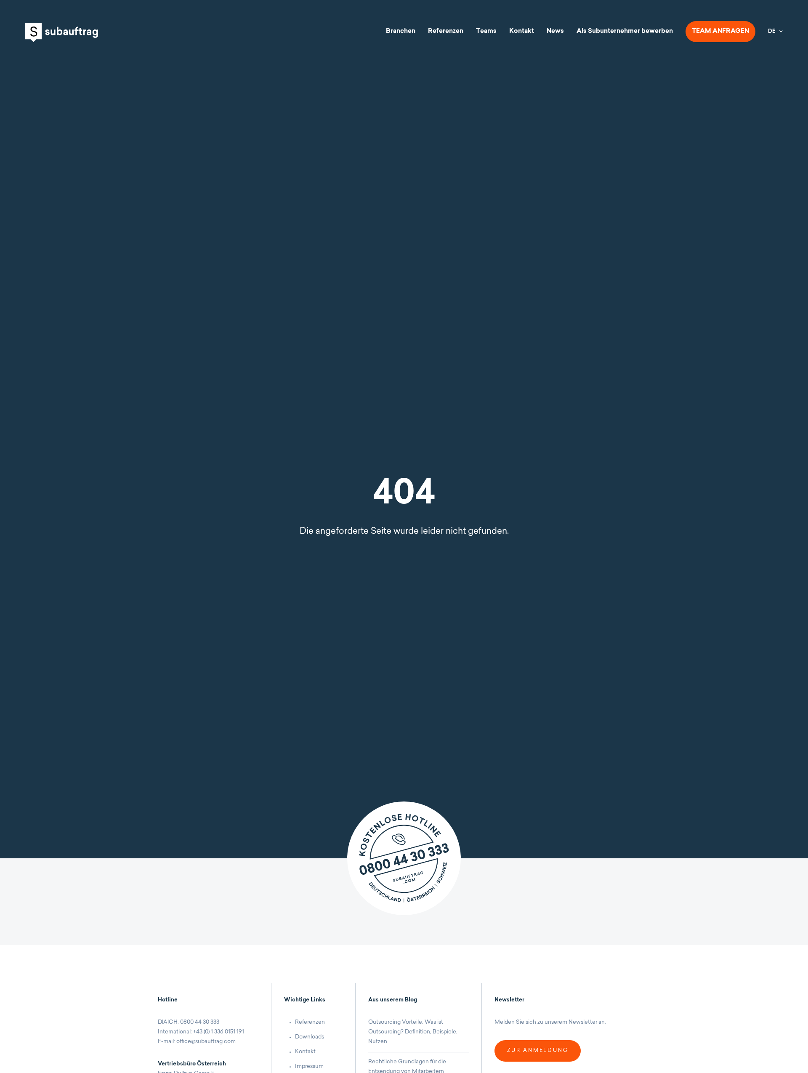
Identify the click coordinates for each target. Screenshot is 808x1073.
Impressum (309, 1066)
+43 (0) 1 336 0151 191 (218, 1032)
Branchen (400, 31)
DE (771, 31)
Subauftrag (61, 32)
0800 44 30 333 (199, 1022)
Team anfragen (720, 31)
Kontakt (521, 31)
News (555, 31)
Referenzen (445, 31)
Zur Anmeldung (537, 1050)
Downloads (309, 1037)
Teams (486, 31)
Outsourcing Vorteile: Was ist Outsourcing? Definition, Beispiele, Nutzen (412, 1032)
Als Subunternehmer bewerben (625, 31)
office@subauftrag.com (206, 1041)
